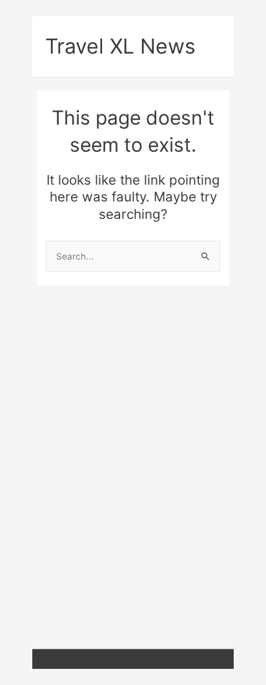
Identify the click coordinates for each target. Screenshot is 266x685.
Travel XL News (120, 46)
